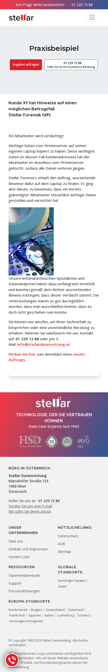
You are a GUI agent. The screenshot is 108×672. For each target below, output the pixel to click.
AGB (61, 543)
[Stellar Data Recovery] (21, 17)
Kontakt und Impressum (28, 549)
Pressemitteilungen (24, 591)
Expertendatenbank (24, 575)
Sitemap (64, 551)
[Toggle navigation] (92, 17)
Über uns (16, 541)
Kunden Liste (19, 556)
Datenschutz (68, 536)
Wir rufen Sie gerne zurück (30, 511)
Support (15, 583)
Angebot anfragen (26, 64)
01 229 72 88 (82, 4)
